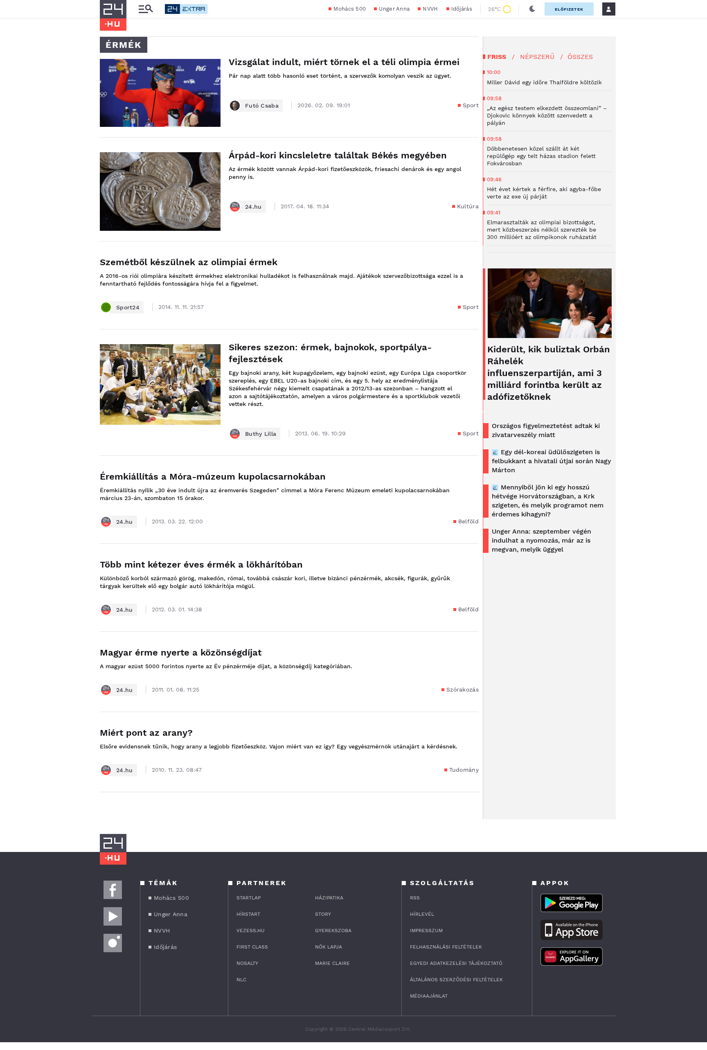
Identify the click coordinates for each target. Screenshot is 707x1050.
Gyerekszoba (333, 930)
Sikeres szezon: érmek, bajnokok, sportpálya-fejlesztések (330, 353)
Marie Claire (332, 963)
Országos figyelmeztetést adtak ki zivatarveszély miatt (546, 430)
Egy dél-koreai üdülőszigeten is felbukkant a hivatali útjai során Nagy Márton (551, 461)
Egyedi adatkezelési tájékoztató (456, 963)
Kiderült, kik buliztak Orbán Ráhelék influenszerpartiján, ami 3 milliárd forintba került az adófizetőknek (548, 373)
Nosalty (247, 963)
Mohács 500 (349, 9)
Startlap (248, 898)
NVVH (430, 9)
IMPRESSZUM (426, 930)
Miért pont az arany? (146, 733)
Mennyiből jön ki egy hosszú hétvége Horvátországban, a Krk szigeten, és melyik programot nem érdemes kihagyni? (547, 500)
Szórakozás (462, 689)
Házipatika (329, 898)
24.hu (253, 206)
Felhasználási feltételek (446, 947)
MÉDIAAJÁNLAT (429, 996)
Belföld (468, 521)
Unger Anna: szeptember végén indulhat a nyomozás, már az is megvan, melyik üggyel (541, 540)
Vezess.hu (250, 930)
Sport (471, 105)
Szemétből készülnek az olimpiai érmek (188, 262)
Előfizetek (569, 9)
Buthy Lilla (260, 433)
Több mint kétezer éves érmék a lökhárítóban (201, 564)
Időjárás (461, 9)
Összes (580, 57)
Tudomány (464, 769)
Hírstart (248, 914)
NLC (241, 979)
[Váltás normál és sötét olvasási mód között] (532, 9)
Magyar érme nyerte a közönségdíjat (180, 652)
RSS (415, 898)
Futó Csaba (262, 105)
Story (323, 914)
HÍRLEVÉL (422, 914)
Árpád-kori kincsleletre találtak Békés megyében (338, 155)
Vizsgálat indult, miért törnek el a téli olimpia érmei (344, 62)
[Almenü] (146, 9)
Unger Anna (394, 9)
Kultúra (468, 206)
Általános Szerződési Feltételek (456, 979)
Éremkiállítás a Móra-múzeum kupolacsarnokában (213, 476)
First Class (252, 947)
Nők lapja (328, 947)
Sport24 (128, 307)
